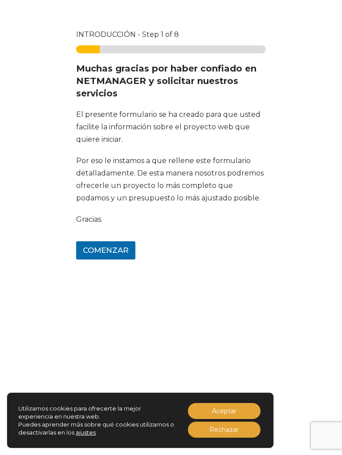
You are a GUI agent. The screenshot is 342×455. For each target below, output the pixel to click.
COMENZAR (106, 250)
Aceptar (224, 411)
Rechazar (224, 430)
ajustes (86, 432)
